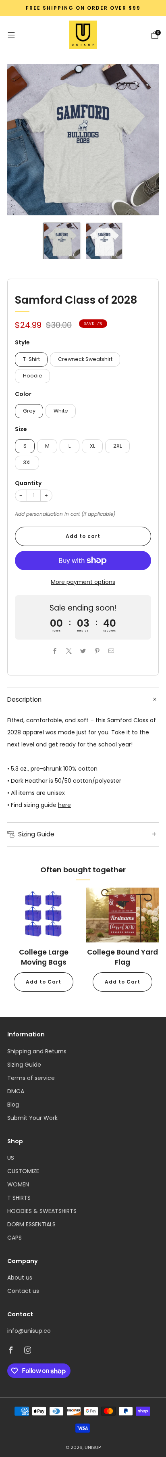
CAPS (14, 1238)
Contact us (23, 1291)
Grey (29, 410)
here (64, 805)
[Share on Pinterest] (97, 651)
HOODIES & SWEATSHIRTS (42, 1211)
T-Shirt (31, 359)
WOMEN (18, 1184)
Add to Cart (43, 981)
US (10, 1158)
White (61, 410)
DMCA (15, 1091)
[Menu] (11, 35)
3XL (27, 462)
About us (19, 1278)
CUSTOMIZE (23, 1171)
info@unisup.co (29, 1331)
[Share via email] (111, 651)
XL (92, 445)
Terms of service (31, 1078)
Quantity (28, 483)
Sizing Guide (24, 1065)
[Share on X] (69, 651)
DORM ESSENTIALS (31, 1224)
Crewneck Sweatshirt (85, 359)
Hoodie (32, 375)
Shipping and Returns (36, 1051)
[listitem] (83, 8)
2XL (117, 445)
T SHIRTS (19, 1198)
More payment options (83, 582)
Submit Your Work (32, 1118)
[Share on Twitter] (83, 651)
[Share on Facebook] (55, 651)
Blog (13, 1105)
